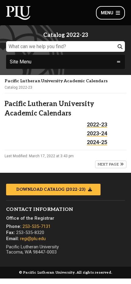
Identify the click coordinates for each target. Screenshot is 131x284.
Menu (107, 12)
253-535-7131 (37, 226)
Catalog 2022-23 (18, 87)
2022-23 (97, 124)
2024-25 (97, 142)
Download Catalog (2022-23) (51, 189)
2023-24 (97, 133)
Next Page (109, 164)
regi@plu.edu (33, 238)
